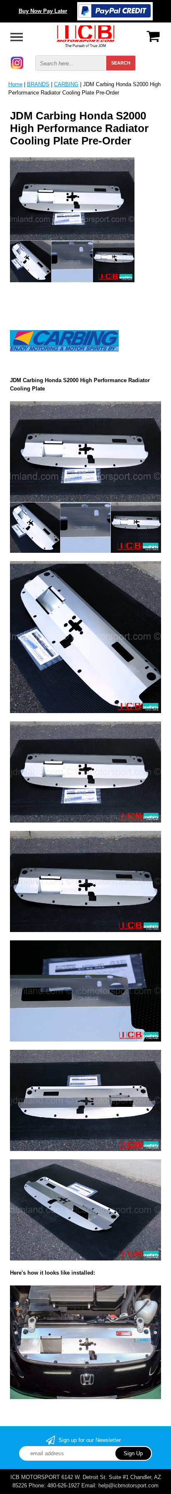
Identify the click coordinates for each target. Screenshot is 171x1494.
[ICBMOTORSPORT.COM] (85, 35)
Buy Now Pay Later (43, 11)
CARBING (66, 84)
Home (15, 84)
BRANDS (38, 84)
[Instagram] (17, 62)
